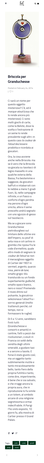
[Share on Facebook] (9, 433)
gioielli (32, 443)
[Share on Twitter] (13, 433)
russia (17, 447)
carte (15, 443)
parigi (8, 447)
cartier (24, 443)
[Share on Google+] (17, 433)
